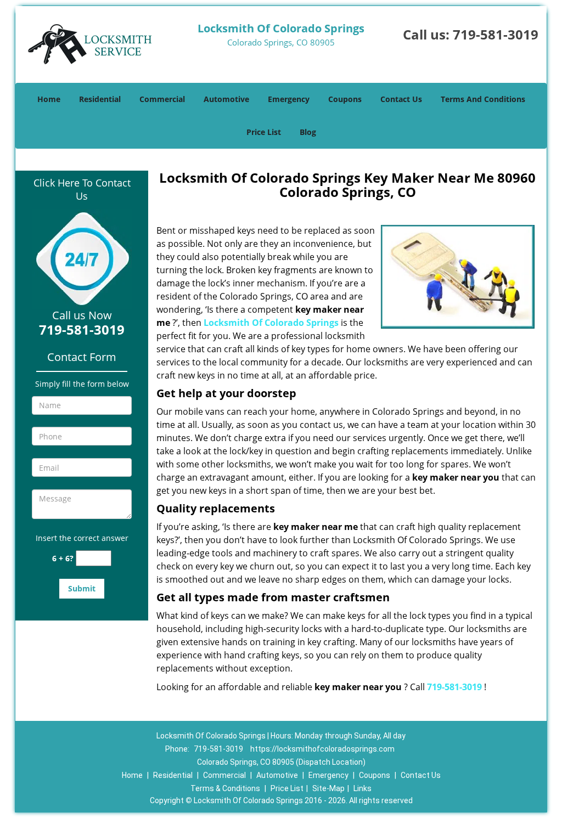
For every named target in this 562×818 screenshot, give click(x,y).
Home (48, 99)
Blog (308, 132)
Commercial (162, 99)
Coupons (345, 99)
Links (362, 788)
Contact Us (401, 99)
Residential (100, 99)
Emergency (289, 99)
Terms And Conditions (483, 99)
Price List (263, 132)
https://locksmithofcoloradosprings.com (322, 748)
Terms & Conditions (225, 788)
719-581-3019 (495, 34)
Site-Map (328, 788)
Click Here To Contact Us (82, 189)
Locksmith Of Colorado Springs (271, 323)
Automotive (226, 99)
